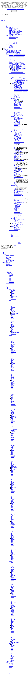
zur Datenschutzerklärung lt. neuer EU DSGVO (15, 9)
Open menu (3, 20)
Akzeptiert (14, 11)
